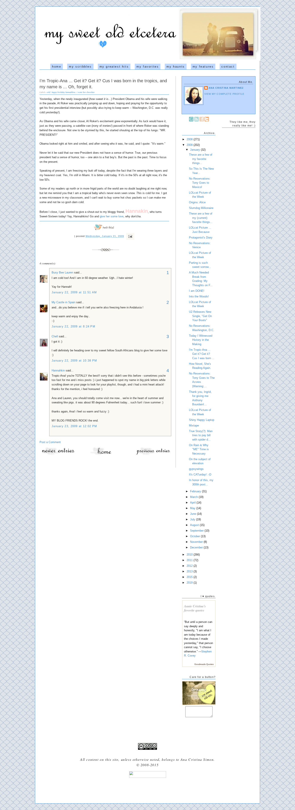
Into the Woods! (199, 296)
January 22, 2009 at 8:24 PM (73, 326)
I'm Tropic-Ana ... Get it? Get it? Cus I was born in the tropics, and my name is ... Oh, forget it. (103, 83)
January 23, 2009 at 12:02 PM (74, 426)
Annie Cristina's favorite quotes (195, 608)
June (193, 513)
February (196, 491)
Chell (55, 336)
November (197, 541)
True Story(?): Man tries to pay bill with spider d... (201, 435)
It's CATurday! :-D (200, 474)
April (193, 502)
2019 (190, 582)
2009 (190, 145)
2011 (190, 560)
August (195, 525)
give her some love (112, 216)
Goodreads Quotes (204, 664)
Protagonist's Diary (201, 237)
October (195, 536)
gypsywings (196, 469)
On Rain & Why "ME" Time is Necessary (199, 449)
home (56, 66)
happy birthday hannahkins (63, 92)
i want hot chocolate (86, 92)
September (197, 530)
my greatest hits (114, 66)
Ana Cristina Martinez (226, 88)
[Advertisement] (147, 789)
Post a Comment (50, 442)
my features (203, 66)
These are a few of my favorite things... (200, 159)
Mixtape (194, 425)
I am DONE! (196, 290)
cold (48, 92)
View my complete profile (224, 94)
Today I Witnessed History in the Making (200, 340)
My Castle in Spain (63, 302)
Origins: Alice (197, 202)
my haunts (176, 66)
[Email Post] (129, 236)
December (197, 547)
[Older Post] (153, 454)
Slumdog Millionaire (201, 208)
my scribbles (80, 66)
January (195, 149)
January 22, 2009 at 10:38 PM (74, 360)
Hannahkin (58, 370)
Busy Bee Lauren (62, 272)
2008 (190, 139)
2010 (190, 554)
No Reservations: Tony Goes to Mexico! (200, 183)
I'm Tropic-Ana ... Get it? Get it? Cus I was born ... (201, 354)
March (194, 497)
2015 (190, 577)
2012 (190, 565)
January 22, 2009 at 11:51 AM (74, 292)
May (193, 508)
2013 (190, 571)
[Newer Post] (58, 454)
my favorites (147, 66)
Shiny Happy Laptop (201, 420)
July (193, 519)
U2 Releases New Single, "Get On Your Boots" (200, 316)
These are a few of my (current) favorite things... (201, 218)
